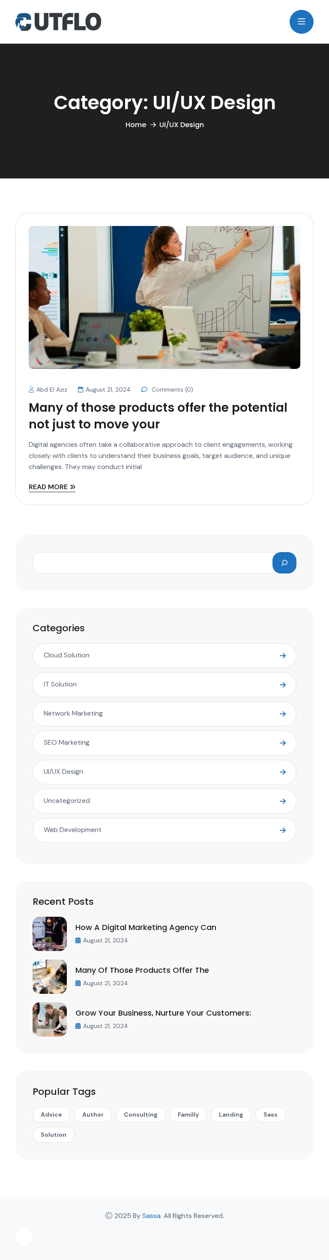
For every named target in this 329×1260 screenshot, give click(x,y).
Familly (188, 1114)
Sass (270, 1114)
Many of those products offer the (142, 970)
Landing (231, 1114)
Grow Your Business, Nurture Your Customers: (163, 1012)
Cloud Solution (67, 655)
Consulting (141, 1114)
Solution (53, 1134)
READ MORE (48, 487)
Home (136, 125)
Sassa (151, 1215)
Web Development (73, 829)
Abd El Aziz (51, 389)
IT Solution (60, 684)
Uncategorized (67, 800)
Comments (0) (171, 389)
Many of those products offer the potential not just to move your (158, 416)
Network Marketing (73, 713)
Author (93, 1114)
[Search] (284, 563)
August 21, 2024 (108, 389)
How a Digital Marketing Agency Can (145, 927)
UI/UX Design (63, 771)
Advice (51, 1114)
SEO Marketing (67, 742)
